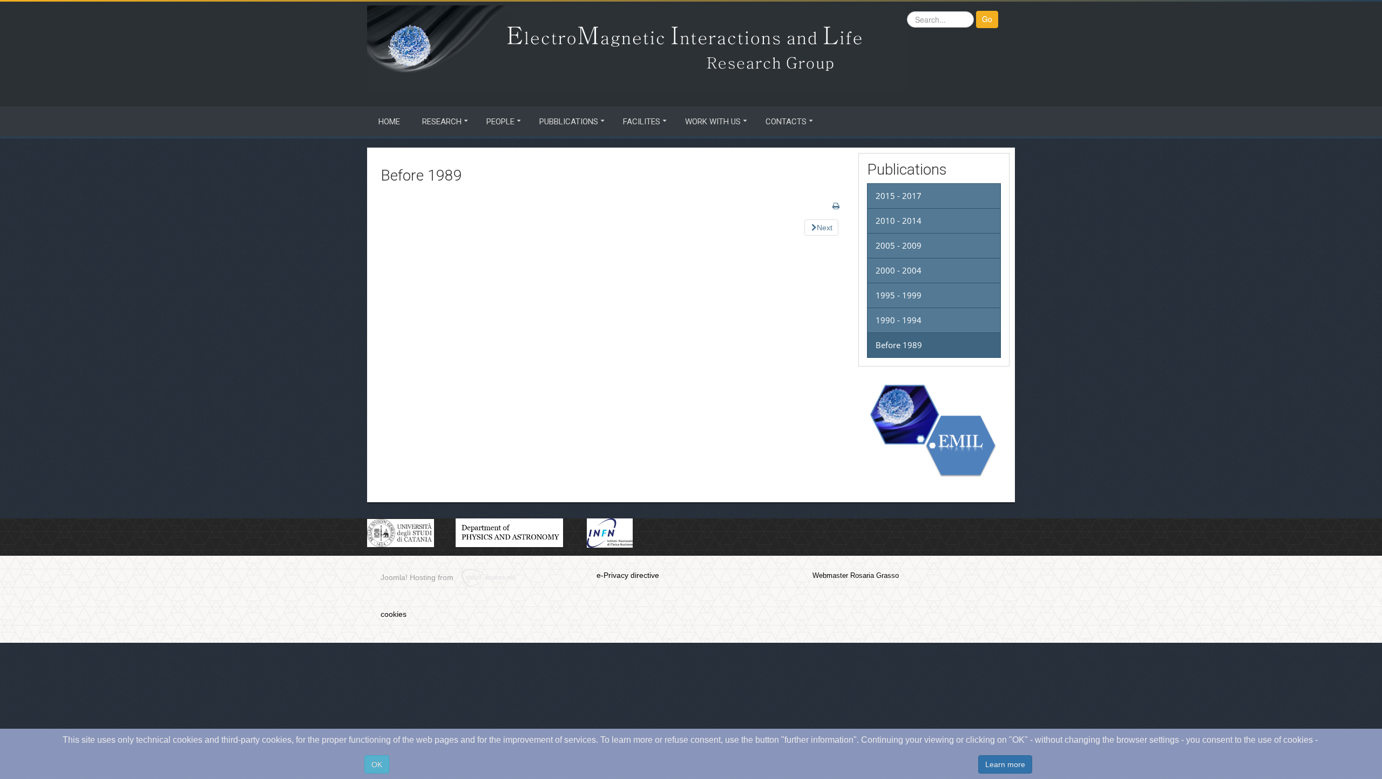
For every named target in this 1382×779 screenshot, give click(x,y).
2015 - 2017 (899, 195)
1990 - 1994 (899, 320)
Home (389, 121)
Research (442, 121)
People (500, 121)
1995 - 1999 (899, 295)
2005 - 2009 (899, 245)
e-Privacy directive (628, 575)
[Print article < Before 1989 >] (835, 206)
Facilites (641, 121)
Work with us (713, 121)
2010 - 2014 (899, 220)
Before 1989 (899, 344)
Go (987, 19)
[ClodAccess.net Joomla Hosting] (493, 578)
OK (376, 764)
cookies (394, 614)
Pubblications (568, 121)
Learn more (1005, 764)
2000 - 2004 (899, 270)
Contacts (786, 121)
